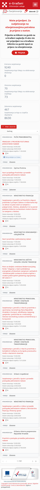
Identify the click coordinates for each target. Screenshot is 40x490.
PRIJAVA (21, 52)
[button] (2, 461)
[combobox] (22, 131)
